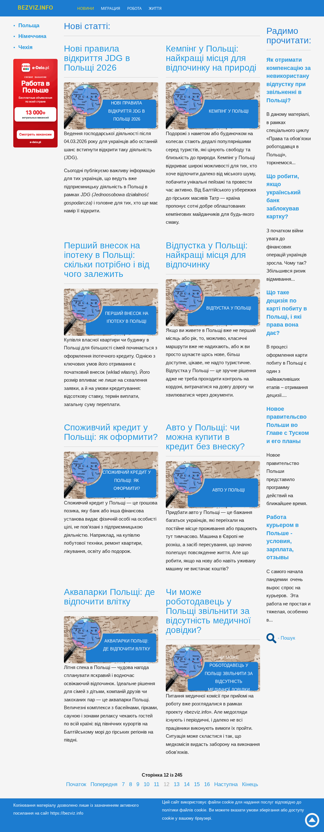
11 (156, 784)
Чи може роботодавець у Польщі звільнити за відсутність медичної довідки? (208, 611)
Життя (170, 9)
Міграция (117, 9)
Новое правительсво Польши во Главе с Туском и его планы (287, 425)
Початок (76, 784)
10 (146, 784)
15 (197, 784)
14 (187, 784)
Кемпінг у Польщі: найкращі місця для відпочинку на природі (211, 58)
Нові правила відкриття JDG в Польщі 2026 (97, 58)
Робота (145, 9)
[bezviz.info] (35, 9)
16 (207, 784)
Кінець (250, 784)
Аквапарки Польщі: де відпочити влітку (109, 596)
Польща (28, 25)
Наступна (226, 784)
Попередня (103, 784)
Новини (87, 9)
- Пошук (286, 638)
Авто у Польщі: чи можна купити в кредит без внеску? (205, 436)
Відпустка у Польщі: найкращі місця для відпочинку (207, 255)
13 (176, 784)
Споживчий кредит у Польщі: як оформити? (111, 432)
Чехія (25, 47)
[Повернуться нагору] (312, 820)
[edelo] (35, 102)
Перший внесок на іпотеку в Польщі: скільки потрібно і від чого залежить (106, 260)
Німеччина (32, 36)
